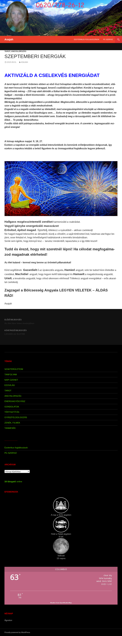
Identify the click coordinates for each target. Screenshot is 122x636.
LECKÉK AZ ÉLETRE (15, 332)
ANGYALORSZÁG (18, 51)
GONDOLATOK (11, 406)
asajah (24, 62)
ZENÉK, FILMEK (12, 423)
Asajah (8, 39)
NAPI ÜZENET (11, 380)
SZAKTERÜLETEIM (13, 369)
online (13, 481)
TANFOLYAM (10, 374)
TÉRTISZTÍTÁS (11, 412)
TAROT (7, 51)
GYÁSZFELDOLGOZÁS (15, 417)
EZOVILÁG (9, 385)
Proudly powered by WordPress (17, 632)
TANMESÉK (10, 428)
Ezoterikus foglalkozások (86, 39)
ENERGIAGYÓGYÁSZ (14, 401)
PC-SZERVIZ (108, 39)
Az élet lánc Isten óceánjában (19, 321)
